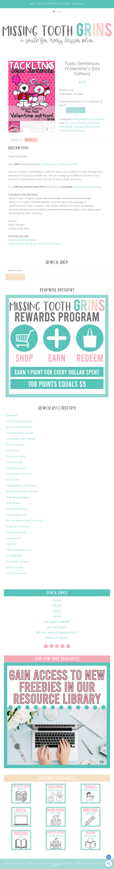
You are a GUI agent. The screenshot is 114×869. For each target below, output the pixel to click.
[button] (50, 65)
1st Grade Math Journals (20, 433)
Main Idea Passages (17, 497)
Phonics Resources (16, 514)
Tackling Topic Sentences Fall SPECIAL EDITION (34, 243)
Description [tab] (17, 140)
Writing (82, 130)
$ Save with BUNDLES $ (18, 427)
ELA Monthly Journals (18, 474)
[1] (21, 849)
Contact (32, 863)
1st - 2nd (70, 123)
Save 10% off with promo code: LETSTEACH (57, 3)
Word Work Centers (17, 561)
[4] (21, 826)
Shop (57, 611)
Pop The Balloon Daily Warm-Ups (24, 520)
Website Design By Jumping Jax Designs (81, 864)
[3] (55, 826)
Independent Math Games (21, 485)
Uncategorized (14, 555)
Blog (57, 616)
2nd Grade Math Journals (20, 438)
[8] (90, 849)
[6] (55, 803)
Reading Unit (13, 538)
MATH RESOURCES (16, 509)
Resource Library (57, 621)
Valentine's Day (67, 130)
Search (15, 277)
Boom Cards (13, 450)
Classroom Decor (15, 456)
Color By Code (14, 462)
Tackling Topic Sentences (87, 186)
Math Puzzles (13, 503)
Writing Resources (82, 119)
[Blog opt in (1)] (57, 767)
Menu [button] (59, 11)
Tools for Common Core (86, 126)
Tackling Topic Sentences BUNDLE (59, 164)
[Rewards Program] (57, 396)
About (57, 605)
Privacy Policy (57, 638)
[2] (90, 826)
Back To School (14, 444)
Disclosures (65, 863)
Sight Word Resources (18, 549)
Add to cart (76, 110)
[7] (21, 803)
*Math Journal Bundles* (19, 421)
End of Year (12, 479)
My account (57, 627)
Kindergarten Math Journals (22, 491)
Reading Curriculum (17, 526)
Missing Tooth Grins (57, 33)
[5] (90, 803)
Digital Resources (15, 468)
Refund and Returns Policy (57, 632)
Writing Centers (14, 567)
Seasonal (99, 119)
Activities (81, 123)
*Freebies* (12, 415)
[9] (55, 849)
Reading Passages (16, 532)
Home (57, 600)
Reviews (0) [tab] (30, 140)
